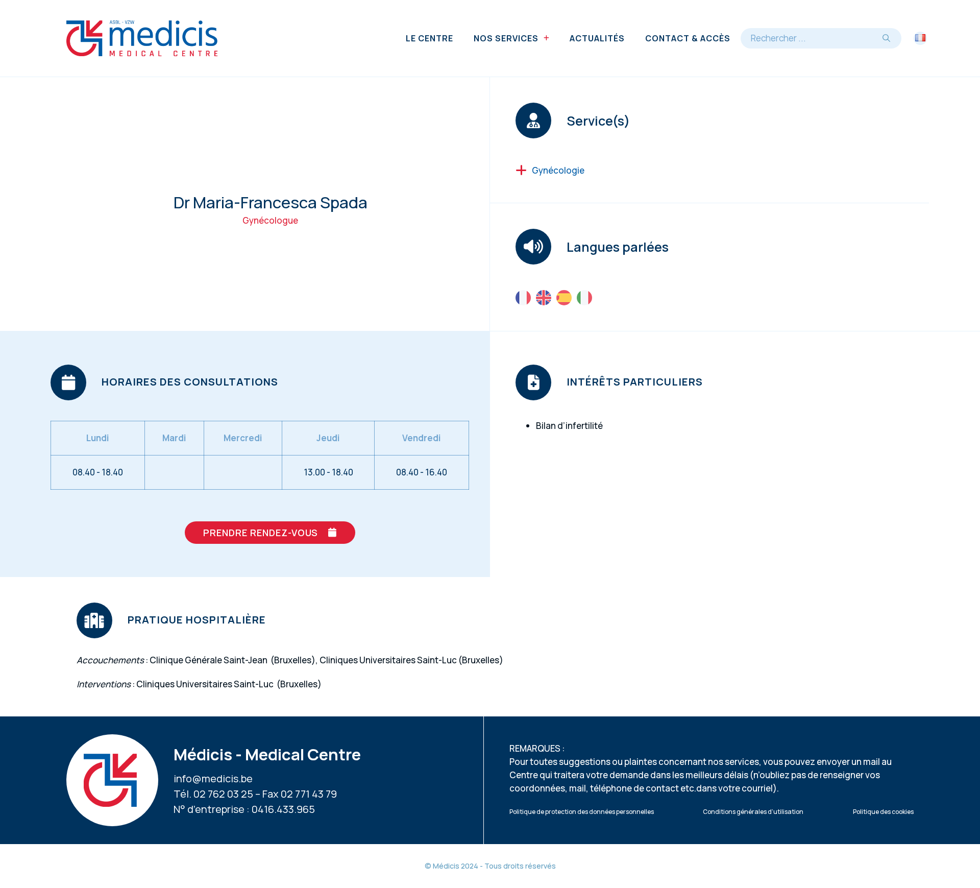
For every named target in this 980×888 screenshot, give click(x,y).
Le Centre (429, 38)
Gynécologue (270, 220)
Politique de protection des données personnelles (581, 811)
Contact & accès (687, 38)
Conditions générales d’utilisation (753, 811)
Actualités (597, 38)
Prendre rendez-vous (260, 532)
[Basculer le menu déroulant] (546, 38)
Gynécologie (558, 170)
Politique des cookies (883, 811)
